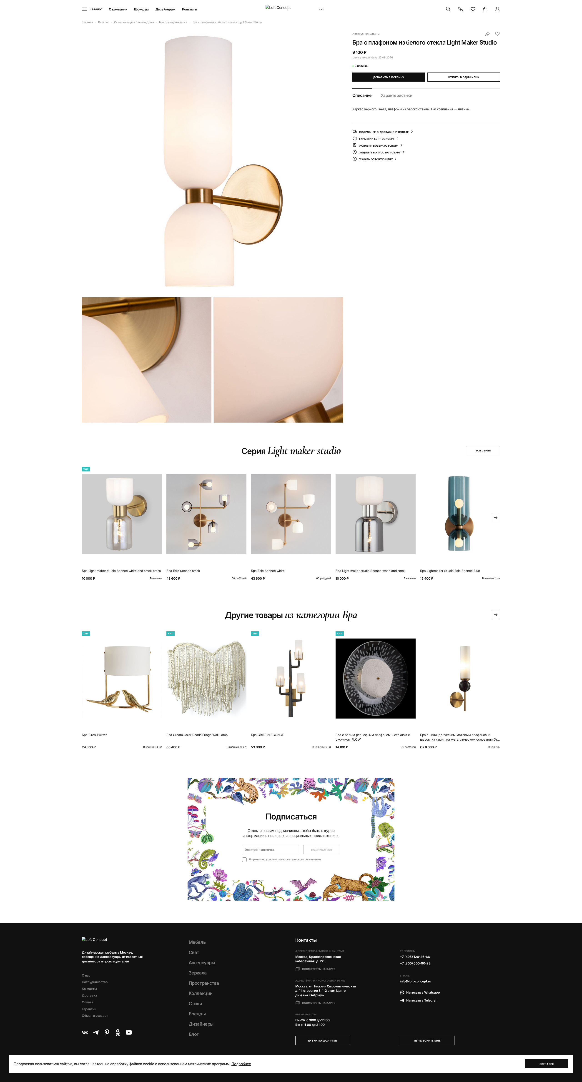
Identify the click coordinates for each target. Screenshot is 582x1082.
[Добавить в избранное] (497, 34)
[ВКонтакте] (85, 1032)
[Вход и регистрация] (497, 9)
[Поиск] (448, 9)
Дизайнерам (165, 9)
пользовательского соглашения (299, 859)
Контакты (189, 9)
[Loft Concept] (291, 9)
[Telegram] (96, 1032)
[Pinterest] (107, 1032)
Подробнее (241, 1064)
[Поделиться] (487, 34)
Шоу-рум (141, 9)
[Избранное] (473, 9)
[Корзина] (485, 9)
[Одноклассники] (118, 1032)
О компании (118, 9)
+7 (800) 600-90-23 (415, 963)
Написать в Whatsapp (423, 992)
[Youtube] (128, 1032)
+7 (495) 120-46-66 (415, 957)
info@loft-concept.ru (415, 981)
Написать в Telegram (422, 1000)
